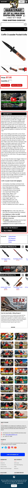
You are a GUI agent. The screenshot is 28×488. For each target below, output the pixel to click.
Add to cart (5, 85)
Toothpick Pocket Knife (17, 287)
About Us (3, 463)
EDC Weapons (12, 238)
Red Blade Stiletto (17, 259)
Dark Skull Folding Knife (5, 259)
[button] (25, 69)
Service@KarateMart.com (11, 434)
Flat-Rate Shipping (18, 464)
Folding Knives (12, 240)
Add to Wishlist (17, 85)
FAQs (15, 466)
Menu (3, 29)
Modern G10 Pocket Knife (6, 287)
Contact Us (3, 464)
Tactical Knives (12, 236)
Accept (14, 485)
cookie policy (20, 483)
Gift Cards (16, 463)
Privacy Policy (4, 466)
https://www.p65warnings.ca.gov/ (12, 221)
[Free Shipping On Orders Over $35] (14, 20)
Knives (10, 242)
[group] (5, 255)
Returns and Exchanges (6, 468)
